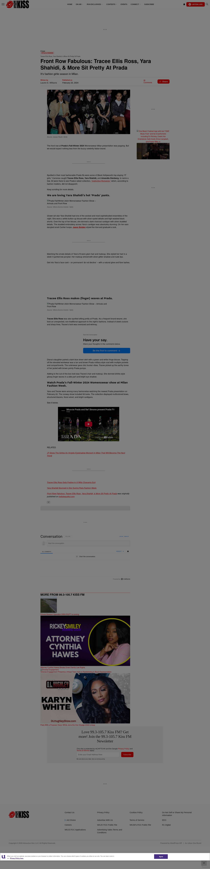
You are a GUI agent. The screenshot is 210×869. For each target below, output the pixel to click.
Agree (161, 856)
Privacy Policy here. (17, 858)
